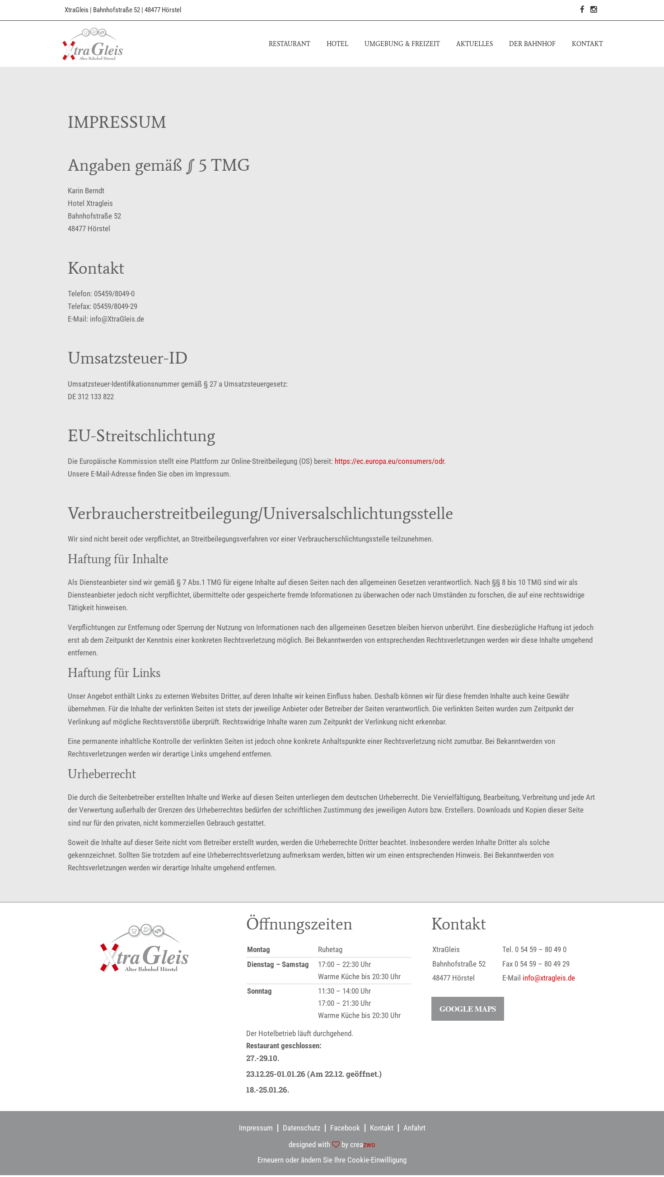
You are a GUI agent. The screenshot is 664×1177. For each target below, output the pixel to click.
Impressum (256, 1127)
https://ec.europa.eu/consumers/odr (389, 461)
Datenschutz (301, 1127)
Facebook (345, 1127)
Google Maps (468, 1008)
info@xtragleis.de (549, 977)
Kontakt (381, 1127)
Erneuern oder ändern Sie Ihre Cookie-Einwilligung (332, 1159)
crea (362, 1144)
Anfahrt (414, 1127)
